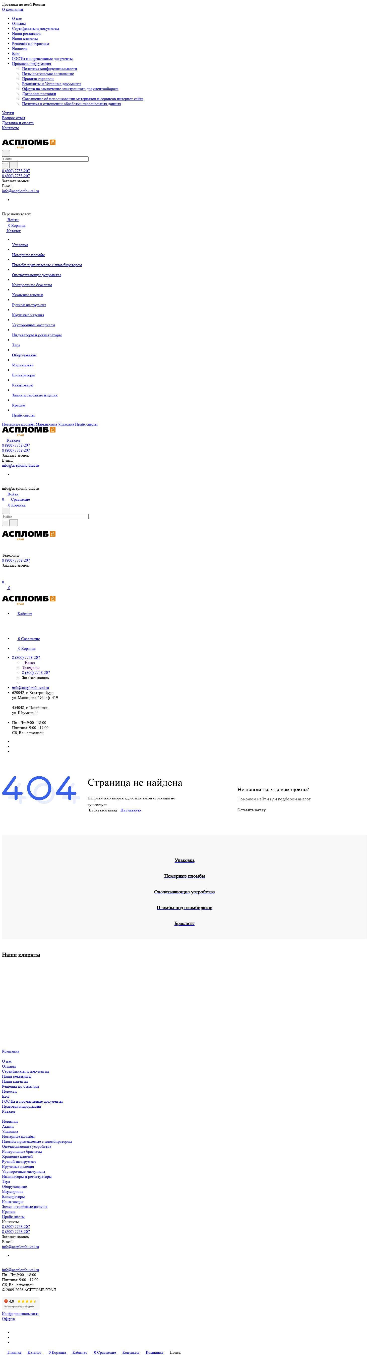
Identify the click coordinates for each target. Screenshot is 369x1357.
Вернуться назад (103, 810)
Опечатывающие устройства (26, 1146)
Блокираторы (13, 1196)
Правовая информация (32, 63)
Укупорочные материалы (23, 1171)
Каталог (9, 1111)
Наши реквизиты (26, 33)
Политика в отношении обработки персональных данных (71, 103)
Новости (19, 48)
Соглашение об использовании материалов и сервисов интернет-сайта (82, 98)
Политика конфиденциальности (49, 68)
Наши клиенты (25, 38)
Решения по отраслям (30, 43)
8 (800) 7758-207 (16, 170)
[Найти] (13, 165)
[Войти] (4, 576)
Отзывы (19, 23)
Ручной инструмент (19, 1161)
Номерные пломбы (18, 1136)
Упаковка (10, 1131)
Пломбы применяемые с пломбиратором (37, 1141)
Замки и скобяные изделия (24, 1206)
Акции (8, 1126)
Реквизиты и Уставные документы (51, 83)
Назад (29, 662)
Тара (6, 1181)
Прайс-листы (13, 1216)
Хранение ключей (17, 1156)
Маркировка (12, 1191)
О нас (17, 18)
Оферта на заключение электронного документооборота (70, 88)
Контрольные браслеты (22, 1151)
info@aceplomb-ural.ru (20, 190)
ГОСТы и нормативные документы (42, 58)
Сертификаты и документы (35, 28)
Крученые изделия (18, 1166)
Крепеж (8, 1211)
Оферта (8, 1318)
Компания (10, 1051)
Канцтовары (12, 1201)
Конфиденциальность (20, 1313)
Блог (16, 53)
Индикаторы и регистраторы (27, 1176)
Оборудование (14, 1186)
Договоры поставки (39, 93)
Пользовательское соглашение (48, 73)
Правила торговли (38, 78)
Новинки (10, 1121)
